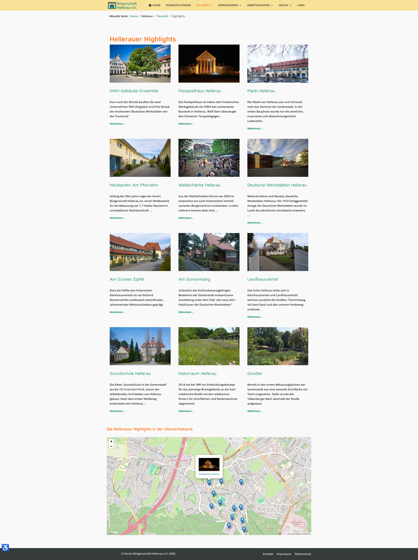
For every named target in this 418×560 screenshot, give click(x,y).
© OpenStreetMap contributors (298, 533)
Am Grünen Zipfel (127, 279)
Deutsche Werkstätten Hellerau (277, 184)
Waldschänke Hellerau (199, 184)
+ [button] (111, 441)
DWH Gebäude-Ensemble (134, 90)
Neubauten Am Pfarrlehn (134, 184)
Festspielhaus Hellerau (199, 90)
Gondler (255, 373)
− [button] (111, 446)
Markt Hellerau (261, 90)
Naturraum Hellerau (197, 373)
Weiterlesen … (117, 123)
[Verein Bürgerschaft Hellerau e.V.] (122, 5)
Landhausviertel (262, 279)
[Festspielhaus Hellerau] (209, 464)
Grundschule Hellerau (130, 373)
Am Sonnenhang (194, 279)
